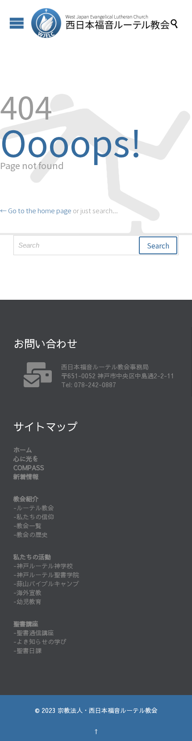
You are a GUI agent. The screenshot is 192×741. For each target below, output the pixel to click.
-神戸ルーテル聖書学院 (46, 574)
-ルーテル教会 (33, 507)
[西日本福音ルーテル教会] (100, 23)
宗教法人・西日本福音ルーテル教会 (108, 710)
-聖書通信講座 (33, 632)
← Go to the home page (35, 210)
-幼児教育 (27, 601)
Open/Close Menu (16, 23)
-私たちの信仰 (33, 516)
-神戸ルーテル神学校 (43, 565)
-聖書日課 (27, 650)
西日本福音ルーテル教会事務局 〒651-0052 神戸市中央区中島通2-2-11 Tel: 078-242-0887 (117, 375)
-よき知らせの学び (40, 641)
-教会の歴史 (30, 534)
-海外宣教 (27, 592)
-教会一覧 (27, 525)
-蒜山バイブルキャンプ (46, 583)
